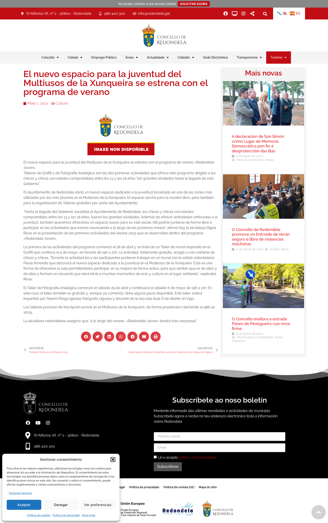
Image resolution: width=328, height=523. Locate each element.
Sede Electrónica (215, 57)
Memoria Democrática (251, 160)
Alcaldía (275, 249)
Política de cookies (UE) (179, 487)
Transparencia (247, 57)
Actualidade (155, 57)
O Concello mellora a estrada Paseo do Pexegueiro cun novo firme (261, 324)
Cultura (62, 103)
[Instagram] (243, 13)
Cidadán (184, 57)
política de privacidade (197, 457)
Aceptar (24, 505)
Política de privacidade (144, 487)
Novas (270, 160)
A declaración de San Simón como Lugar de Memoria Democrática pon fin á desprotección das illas (258, 143)
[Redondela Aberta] (234, 13)
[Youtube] (37, 422)
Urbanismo (238, 340)
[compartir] (252, 13)
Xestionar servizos (20, 493)
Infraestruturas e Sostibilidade (255, 337)
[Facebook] (225, 13)
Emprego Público (103, 57)
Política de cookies (38, 515)
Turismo (276, 57)
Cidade (73, 57)
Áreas (129, 57)
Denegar (61, 505)
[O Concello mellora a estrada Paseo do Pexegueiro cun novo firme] (263, 286)
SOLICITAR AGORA (194, 4)
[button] (113, 459)
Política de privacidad (66, 515)
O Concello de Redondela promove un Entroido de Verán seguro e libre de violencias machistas (261, 236)
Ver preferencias (97, 505)
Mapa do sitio (208, 487)
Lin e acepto (187, 457)
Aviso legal (88, 515)
